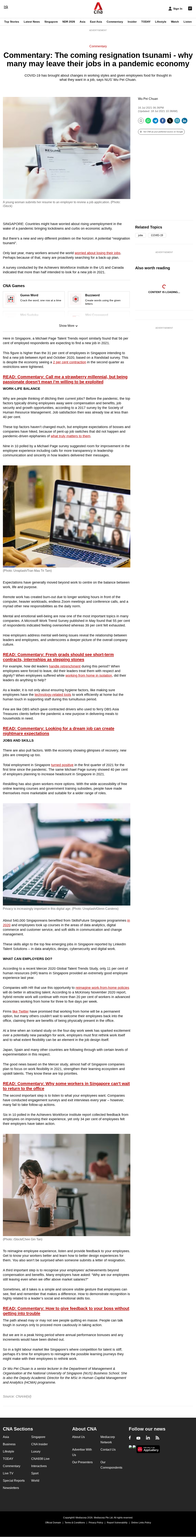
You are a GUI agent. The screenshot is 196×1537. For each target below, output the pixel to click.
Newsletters (11, 1488)
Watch (175, 21)
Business (9, 1444)
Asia (82, 21)
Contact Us (108, 1449)
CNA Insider (39, 1444)
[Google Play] (130, 1448)
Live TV (8, 1473)
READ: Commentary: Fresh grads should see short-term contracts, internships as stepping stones (58, 657)
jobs (140, 235)
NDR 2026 (68, 21)
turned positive (62, 765)
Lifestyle (160, 21)
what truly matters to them (70, 436)
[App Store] (134, 1448)
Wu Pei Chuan (148, 98)
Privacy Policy (96, 1522)
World (35, 1480)
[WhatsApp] (148, 122)
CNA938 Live (40, 1458)
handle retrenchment (65, 666)
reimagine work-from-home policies (102, 988)
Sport (34, 1473)
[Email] (177, 122)
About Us (78, 1437)
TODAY (145, 21)
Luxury (35, 1451)
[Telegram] (155, 122)
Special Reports (14, 1480)
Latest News (32, 21)
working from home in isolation (88, 675)
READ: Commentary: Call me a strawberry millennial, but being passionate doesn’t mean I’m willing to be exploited (65, 379)
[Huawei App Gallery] (148, 1449)
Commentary (115, 21)
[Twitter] (170, 122)
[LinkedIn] (184, 122)
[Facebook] (163, 122)
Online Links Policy (141, 1522)
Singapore (51, 21)
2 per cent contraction (69, 362)
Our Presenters (82, 1462)
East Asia (96, 21)
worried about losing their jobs (97, 253)
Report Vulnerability (117, 1522)
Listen (188, 21)
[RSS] (157, 1438)
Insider (132, 21)
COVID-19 (157, 235)
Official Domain (53, 1522)
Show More (66, 325)
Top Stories (11, 21)
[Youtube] (138, 1438)
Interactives (39, 1466)
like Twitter (20, 1011)
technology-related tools (53, 695)
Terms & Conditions (75, 1522)
